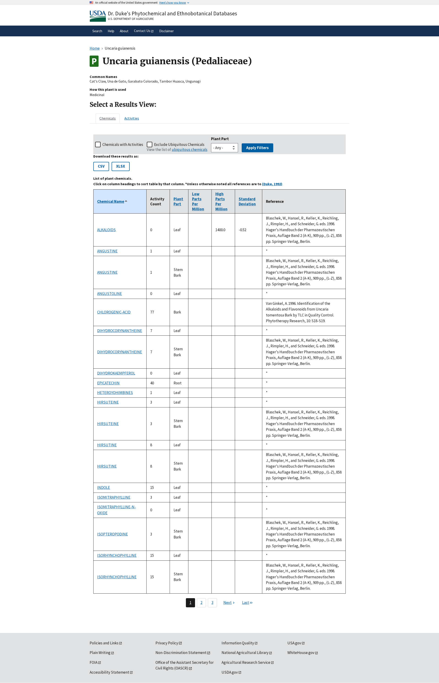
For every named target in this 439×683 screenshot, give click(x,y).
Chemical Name (112, 201)
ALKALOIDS (106, 229)
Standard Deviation (247, 201)
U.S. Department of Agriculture (131, 19)
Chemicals (107, 118)
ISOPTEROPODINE (112, 534)
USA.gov (294, 643)
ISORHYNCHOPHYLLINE (117, 555)
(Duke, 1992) (272, 184)
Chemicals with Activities (122, 144)
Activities (131, 118)
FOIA (93, 662)
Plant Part (220, 138)
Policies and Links (104, 643)
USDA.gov (230, 672)
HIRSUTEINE (108, 402)
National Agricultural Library (245, 652)
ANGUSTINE (107, 251)
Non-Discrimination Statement (180, 652)
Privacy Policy (166, 643)
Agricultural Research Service (246, 662)
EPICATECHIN (108, 383)
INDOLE (103, 487)
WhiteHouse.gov (300, 652)
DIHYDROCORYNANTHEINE (119, 330)
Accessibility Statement (109, 672)
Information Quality (238, 643)
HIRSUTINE (107, 444)
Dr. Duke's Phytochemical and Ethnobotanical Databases (172, 13)
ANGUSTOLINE (109, 293)
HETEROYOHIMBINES (115, 392)
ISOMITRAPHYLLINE (113, 497)
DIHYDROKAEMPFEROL (116, 373)
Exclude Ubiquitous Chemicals (179, 144)
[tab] (107, 118)
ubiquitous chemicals (189, 149)
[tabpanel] (219, 370)
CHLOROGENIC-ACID (114, 312)
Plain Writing (100, 652)
